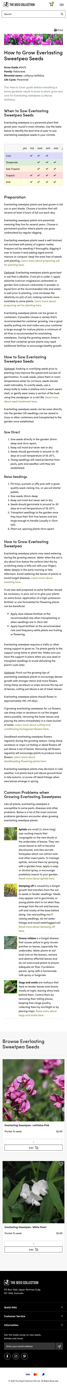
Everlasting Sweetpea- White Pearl (25, 1227)
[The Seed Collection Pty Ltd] (19, 3)
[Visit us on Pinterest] (24, 1356)
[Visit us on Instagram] (16, 1356)
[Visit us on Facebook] (7, 1356)
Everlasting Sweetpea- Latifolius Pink (27, 1125)
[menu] (62, 14)
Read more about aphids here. (37, 878)
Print (60, 30)
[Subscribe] (59, 1346)
